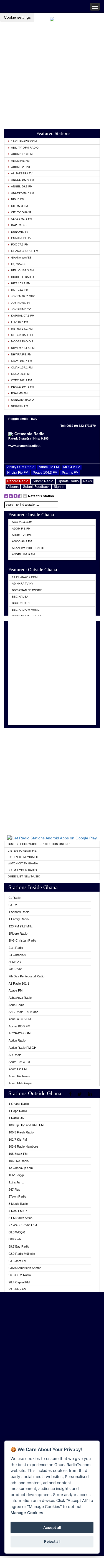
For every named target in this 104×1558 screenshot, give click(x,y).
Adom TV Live (21, 167)
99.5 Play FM (17, 1289)
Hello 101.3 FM (22, 270)
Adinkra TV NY (22, 583)
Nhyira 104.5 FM (22, 348)
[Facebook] (71, 1094)
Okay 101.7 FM (21, 360)
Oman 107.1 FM (21, 367)
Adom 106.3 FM (21, 153)
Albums (13, 487)
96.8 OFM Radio (20, 1275)
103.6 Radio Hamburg (23, 1146)
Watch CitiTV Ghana (23, 863)
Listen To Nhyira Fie (23, 857)
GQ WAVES (18, 263)
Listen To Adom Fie (22, 850)
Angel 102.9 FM (22, 179)
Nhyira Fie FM (21, 354)
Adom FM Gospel (20, 1083)
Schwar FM (19, 406)
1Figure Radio (18, 933)
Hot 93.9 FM (19, 289)
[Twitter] (80, 1094)
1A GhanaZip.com (24, 141)
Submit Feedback (36, 487)
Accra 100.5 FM (19, 1026)
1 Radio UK (16, 1118)
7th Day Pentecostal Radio (26, 976)
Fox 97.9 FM (19, 244)
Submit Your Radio (22, 870)
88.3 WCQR (17, 1232)
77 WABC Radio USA (23, 1225)
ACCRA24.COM (22, 521)
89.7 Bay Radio (19, 1246)
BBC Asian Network (27, 590)
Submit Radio (43, 481)
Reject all (52, 1541)
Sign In (59, 487)
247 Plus (14, 1189)
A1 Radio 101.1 (19, 983)
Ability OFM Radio (25, 147)
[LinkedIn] (90, 1094)
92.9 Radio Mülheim (22, 1253)
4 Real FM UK (18, 1211)
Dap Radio (19, 225)
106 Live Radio (19, 1161)
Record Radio (17, 481)
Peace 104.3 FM (22, 386)
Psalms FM (19, 393)
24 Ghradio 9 (17, 955)
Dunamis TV (19, 231)
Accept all (52, 1527)
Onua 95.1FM (20, 373)
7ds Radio (15, 969)
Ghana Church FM (24, 250)
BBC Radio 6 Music (26, 609)
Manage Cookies (27, 1512)
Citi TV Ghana (21, 212)
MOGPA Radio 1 (22, 335)
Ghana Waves (21, 257)
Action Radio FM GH (22, 1047)
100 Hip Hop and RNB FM (26, 1125)
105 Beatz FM (18, 1153)
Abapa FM (15, 990)
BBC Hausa (20, 596)
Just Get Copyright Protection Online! (39, 844)
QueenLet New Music (24, 876)
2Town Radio (17, 1196)
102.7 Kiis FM (18, 1139)
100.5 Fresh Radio (21, 1132)
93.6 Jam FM (17, 1261)
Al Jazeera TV (21, 173)
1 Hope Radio (18, 1111)
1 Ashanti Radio (19, 912)
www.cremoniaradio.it (24, 445)
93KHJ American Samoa (25, 1268)
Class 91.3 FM (21, 218)
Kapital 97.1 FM (22, 315)
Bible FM (17, 199)
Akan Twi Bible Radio (28, 548)
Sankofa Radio (22, 399)
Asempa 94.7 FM (22, 192)
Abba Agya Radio (20, 997)
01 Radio (15, 897)
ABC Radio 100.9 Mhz (23, 1011)
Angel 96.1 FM (21, 186)
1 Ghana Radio (19, 1103)
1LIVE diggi (16, 1175)
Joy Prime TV (21, 309)
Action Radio (17, 1040)
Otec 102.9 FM (21, 380)
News (87, 481)
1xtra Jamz (16, 1182)
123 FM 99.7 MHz (21, 926)
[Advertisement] (52, 74)
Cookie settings (17, 17)
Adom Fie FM (20, 160)
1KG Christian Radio (22, 940)
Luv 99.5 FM (19, 322)
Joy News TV (20, 302)
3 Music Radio (18, 1203)
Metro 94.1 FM (21, 328)
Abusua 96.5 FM (20, 1019)
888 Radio (15, 1239)
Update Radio (68, 481)
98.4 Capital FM (19, 1282)
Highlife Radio (22, 277)
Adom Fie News (19, 1076)
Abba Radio (16, 1005)
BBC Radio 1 (21, 602)
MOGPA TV (71, 467)
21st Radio (16, 947)
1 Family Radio (19, 919)
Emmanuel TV (21, 238)
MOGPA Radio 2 (22, 341)
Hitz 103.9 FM (20, 283)
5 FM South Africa (20, 1218)
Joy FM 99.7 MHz (23, 296)
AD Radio (15, 1055)
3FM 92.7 (15, 962)
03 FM (13, 905)
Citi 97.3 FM (19, 205)
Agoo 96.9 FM (22, 541)
